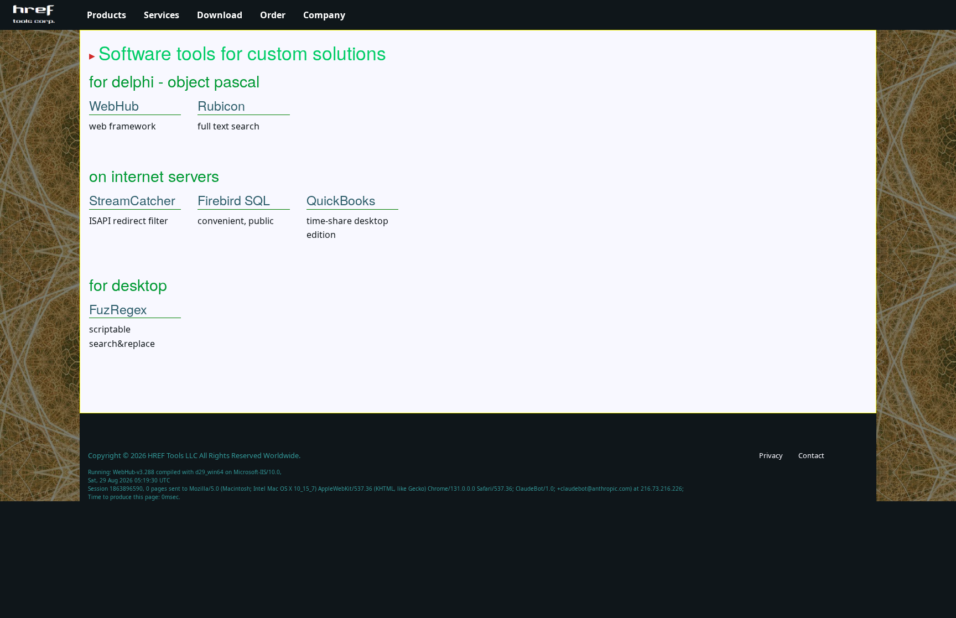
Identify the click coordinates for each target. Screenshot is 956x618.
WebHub (114, 105)
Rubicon (221, 105)
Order (272, 15)
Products (106, 15)
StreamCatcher (132, 199)
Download (219, 15)
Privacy (771, 455)
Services (161, 15)
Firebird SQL (234, 199)
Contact (811, 455)
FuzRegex (118, 308)
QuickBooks (341, 199)
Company (324, 15)
